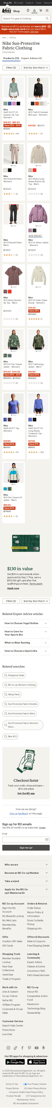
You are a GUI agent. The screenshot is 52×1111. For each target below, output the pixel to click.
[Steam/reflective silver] (5, 103)
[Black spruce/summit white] (10, 489)
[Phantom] (46, 103)
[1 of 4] (11, 99)
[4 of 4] (15, 99)
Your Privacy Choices (37, 1084)
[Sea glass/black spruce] (10, 355)
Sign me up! (26, 847)
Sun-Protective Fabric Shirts (21, 713)
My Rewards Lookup (13, 916)
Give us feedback (19, 813)
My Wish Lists (9, 920)
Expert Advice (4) (31, 58)
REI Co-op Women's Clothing (22, 685)
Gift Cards (7, 945)
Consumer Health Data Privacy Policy (26, 1092)
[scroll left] (29, 103)
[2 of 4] (13, 99)
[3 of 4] (14, 99)
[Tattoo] (10, 419)
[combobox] (26, 18)
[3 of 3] (15, 484)
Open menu (47, 10)
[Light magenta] (14, 103)
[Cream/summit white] (30, 170)
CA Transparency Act (36, 1095)
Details (42, 827)
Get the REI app (26, 793)
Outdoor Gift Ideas (12, 941)
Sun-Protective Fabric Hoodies (22, 704)
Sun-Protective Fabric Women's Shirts (23, 725)
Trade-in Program (11, 978)
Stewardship (33, 1012)
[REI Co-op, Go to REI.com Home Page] (6, 10)
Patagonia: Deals (16, 675)
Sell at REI (7, 1000)
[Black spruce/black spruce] (5, 355)
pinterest (29, 1048)
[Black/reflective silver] (18, 103)
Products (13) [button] (11, 58)
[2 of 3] (13, 484)
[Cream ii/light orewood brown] (5, 170)
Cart (41, 10)
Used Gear (7, 974)
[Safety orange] (37, 103)
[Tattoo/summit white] (5, 291)
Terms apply (35, 583)
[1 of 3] (12, 484)
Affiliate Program (11, 1004)
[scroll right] (48, 103)
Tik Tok (15, 1048)
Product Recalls (13, 1095)
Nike (4, 37)
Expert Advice (34, 962)
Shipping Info (34, 928)
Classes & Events (36, 966)
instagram (8, 1048)
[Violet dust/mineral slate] (30, 230)
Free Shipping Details (38, 945)
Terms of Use (11, 1084)
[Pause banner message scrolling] (49, 26)
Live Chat (7, 1034)
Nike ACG (12, 736)
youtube (36, 1048)
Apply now (13, 588)
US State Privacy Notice (35, 1088)
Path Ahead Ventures (38, 975)
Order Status (34, 907)
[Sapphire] (10, 103)
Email (4, 833)
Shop (16, 11)
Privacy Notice (12, 1088)
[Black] (33, 103)
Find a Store (8, 1029)
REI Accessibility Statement (26, 1103)
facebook (22, 1048)
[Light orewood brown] (41, 103)
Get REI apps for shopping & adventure (25, 1056)
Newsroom (33, 1004)
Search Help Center (12, 1025)
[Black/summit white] (10, 170)
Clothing (12, 37)
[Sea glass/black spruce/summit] (5, 489)
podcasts (43, 1048)
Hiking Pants (14, 694)
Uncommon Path (36, 970)
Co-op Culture (9, 996)
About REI (32, 991)
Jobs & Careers (10, 991)
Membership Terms (26, 1099)
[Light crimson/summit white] (34, 170)
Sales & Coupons (36, 941)
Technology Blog (36, 1008)
